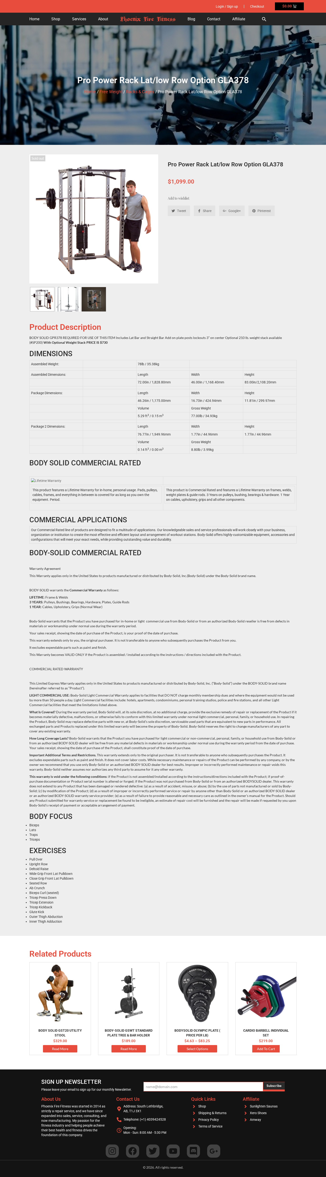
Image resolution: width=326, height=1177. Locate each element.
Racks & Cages (140, 91)
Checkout (257, 6)
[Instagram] (112, 1151)
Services (79, 19)
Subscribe (274, 1086)
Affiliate (238, 19)
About (103, 19)
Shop (55, 19)
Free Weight (111, 91)
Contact (213, 19)
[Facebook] (132, 1151)
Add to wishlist (178, 198)
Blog (191, 19)
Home (34, 19)
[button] (264, 19)
